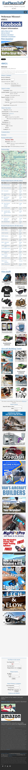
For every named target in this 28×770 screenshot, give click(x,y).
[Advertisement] (14, 640)
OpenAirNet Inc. (23, 753)
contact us (10, 756)
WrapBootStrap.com (12, 754)
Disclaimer (8, 749)
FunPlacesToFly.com (5, 753)
